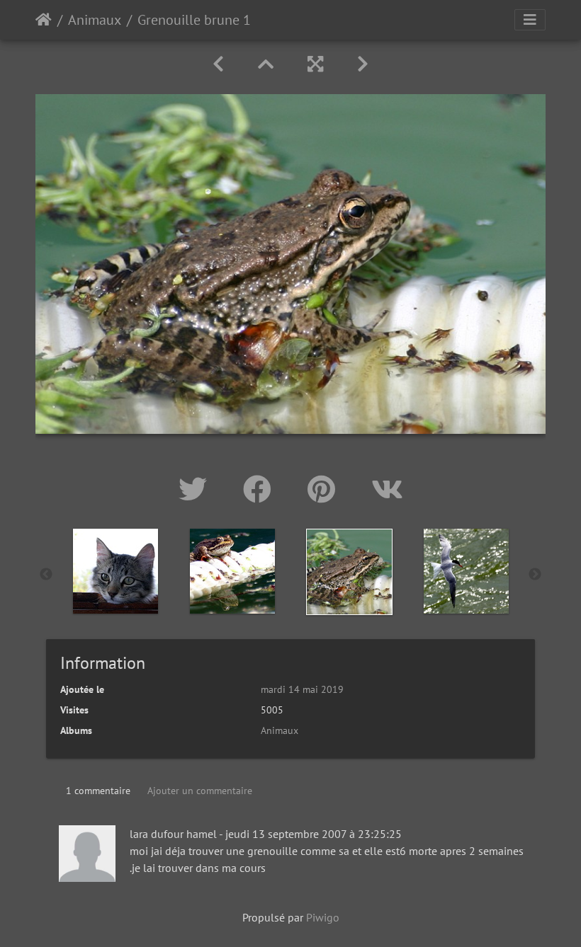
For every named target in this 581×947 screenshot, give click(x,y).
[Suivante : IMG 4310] (362, 64)
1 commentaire (98, 790)
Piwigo (322, 917)
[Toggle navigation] (530, 19)
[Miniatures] (265, 64)
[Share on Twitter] (196, 489)
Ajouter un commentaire (199, 790)
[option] (115, 571)
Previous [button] (46, 575)
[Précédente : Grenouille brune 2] (218, 64)
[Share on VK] (387, 489)
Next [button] (535, 575)
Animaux (94, 20)
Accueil (43, 19)
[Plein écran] (315, 64)
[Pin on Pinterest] (325, 489)
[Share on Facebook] (261, 489)
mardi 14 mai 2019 (302, 689)
